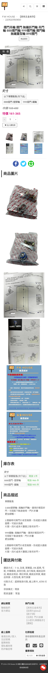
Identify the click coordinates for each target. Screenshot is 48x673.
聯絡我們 (5, 607)
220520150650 (13, 19)
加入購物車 (11, 125)
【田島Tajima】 (33, 610)
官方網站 (5, 610)
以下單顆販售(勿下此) (14, 96)
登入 (14, 636)
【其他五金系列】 (27, 16)
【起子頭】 (30, 614)
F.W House (8, 16)
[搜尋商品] (30, 6)
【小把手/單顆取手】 (35, 620)
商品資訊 (24, 39)
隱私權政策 (6, 645)
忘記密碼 (5, 639)
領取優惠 (41, 655)
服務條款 (5, 642)
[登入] (24, 6)
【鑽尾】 (29, 623)
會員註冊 (5, 636)
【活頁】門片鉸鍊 (34, 617)
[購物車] (37, 6)
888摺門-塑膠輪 (12, 102)
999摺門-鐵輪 (30, 102)
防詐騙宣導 (6, 649)
